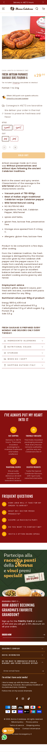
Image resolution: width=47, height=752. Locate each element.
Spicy (18, 127)
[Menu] (3, 8)
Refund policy (17, 722)
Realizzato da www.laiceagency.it (17, 734)
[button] (36, 8)
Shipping (16, 83)
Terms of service (17, 725)
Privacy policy (32, 722)
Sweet (7, 127)
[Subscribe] (43, 671)
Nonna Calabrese (18, 719)
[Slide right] (43, 2)
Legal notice (14, 729)
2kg (14, 138)
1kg (5, 138)
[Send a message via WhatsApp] (4, 737)
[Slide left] (4, 2)
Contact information (31, 729)
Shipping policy (33, 725)
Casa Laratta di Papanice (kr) (15, 71)
